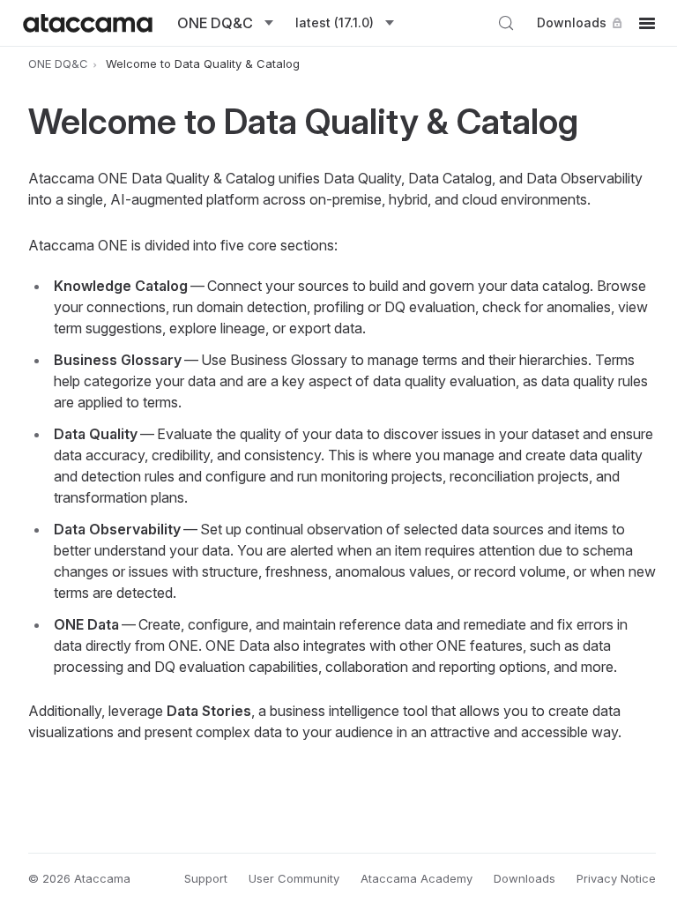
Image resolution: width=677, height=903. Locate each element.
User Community (294, 878)
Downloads (571, 22)
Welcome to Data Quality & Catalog (203, 63)
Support (205, 878)
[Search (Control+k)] (506, 23)
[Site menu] (647, 23)
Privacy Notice (616, 878)
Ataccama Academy (416, 878)
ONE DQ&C (58, 63)
